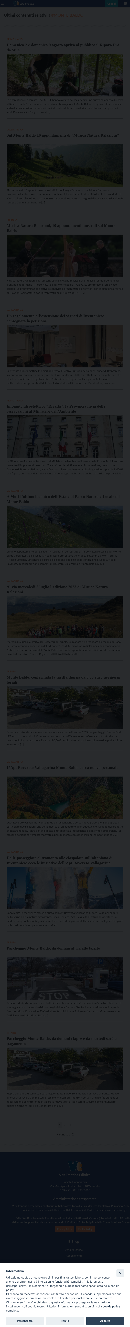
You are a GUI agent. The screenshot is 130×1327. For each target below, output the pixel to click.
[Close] (120, 1273)
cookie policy (111, 1306)
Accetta (105, 1320)
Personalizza (24, 1320)
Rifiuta (65, 1320)
